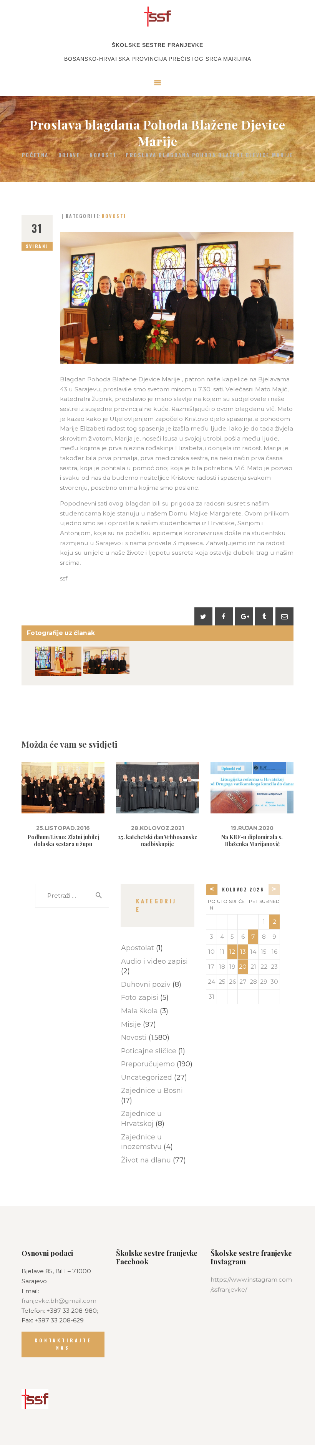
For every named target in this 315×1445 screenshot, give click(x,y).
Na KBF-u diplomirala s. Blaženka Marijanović (252, 841)
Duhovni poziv (146, 984)
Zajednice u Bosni (152, 1090)
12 (232, 951)
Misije (131, 1024)
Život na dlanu (146, 1160)
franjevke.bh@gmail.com (59, 1300)
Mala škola (139, 1011)
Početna (35, 155)
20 (243, 966)
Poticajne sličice (148, 1051)
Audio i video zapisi (154, 961)
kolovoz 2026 (243, 889)
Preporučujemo (148, 1064)
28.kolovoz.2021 (157, 828)
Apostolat (137, 948)
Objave (69, 155)
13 (243, 951)
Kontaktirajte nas (63, 1344)
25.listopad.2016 (63, 828)
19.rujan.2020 (252, 828)
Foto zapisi (139, 997)
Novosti (103, 155)
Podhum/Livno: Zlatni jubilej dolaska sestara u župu (63, 841)
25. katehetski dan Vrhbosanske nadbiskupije (157, 841)
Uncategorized (146, 1077)
